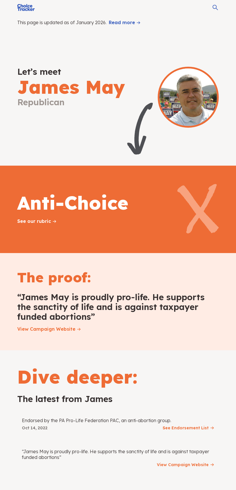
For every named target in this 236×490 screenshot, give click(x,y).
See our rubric (34, 221)
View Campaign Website (46, 329)
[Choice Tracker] (26, 7)
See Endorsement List (186, 427)
